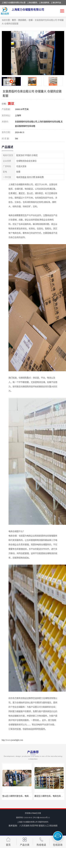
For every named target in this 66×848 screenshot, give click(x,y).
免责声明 (34, 826)
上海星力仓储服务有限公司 (27, 822)
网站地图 (53, 826)
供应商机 (22, 20)
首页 (14, 20)
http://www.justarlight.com (12, 740)
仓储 (30, 20)
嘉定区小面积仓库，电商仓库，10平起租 (20, 796)
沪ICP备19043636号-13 (41, 818)
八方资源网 (24, 826)
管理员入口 (44, 826)
